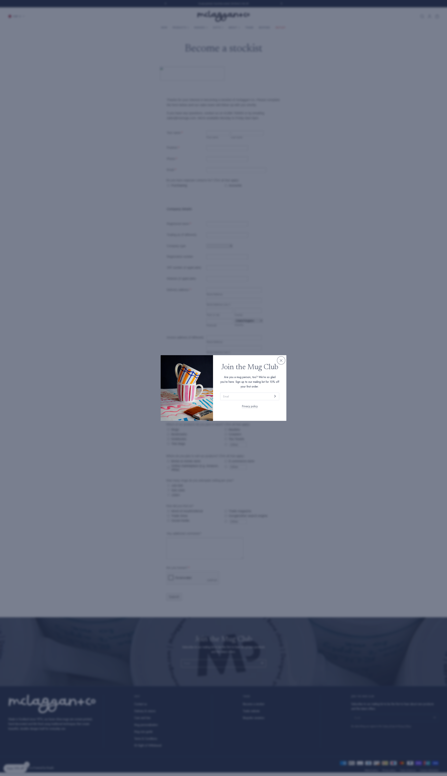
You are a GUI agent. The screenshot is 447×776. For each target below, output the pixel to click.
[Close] (281, 360)
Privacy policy (250, 406)
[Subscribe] (275, 396)
